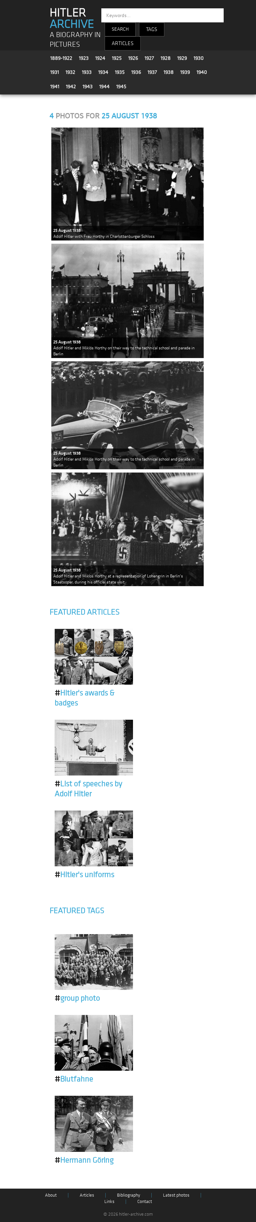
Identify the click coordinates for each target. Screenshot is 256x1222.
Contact (144, 1201)
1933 (87, 72)
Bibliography (128, 1195)
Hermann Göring (84, 1160)
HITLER (72, 18)
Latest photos (176, 1195)
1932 (70, 72)
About (51, 1195)
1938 (169, 72)
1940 (202, 72)
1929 (182, 58)
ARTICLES (123, 43)
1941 (54, 86)
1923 (84, 58)
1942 (71, 86)
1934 (103, 72)
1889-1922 (61, 58)
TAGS (151, 29)
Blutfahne (74, 1079)
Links (109, 1201)
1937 (152, 72)
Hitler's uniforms (84, 875)
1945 (121, 86)
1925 (117, 58)
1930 (199, 58)
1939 (185, 72)
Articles (87, 1195)
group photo (77, 998)
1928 (166, 58)
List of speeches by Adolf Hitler (88, 789)
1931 (54, 72)
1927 (149, 58)
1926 (133, 58)
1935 (120, 72)
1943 (88, 86)
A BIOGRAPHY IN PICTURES (75, 39)
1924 (100, 58)
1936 (136, 72)
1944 (104, 86)
